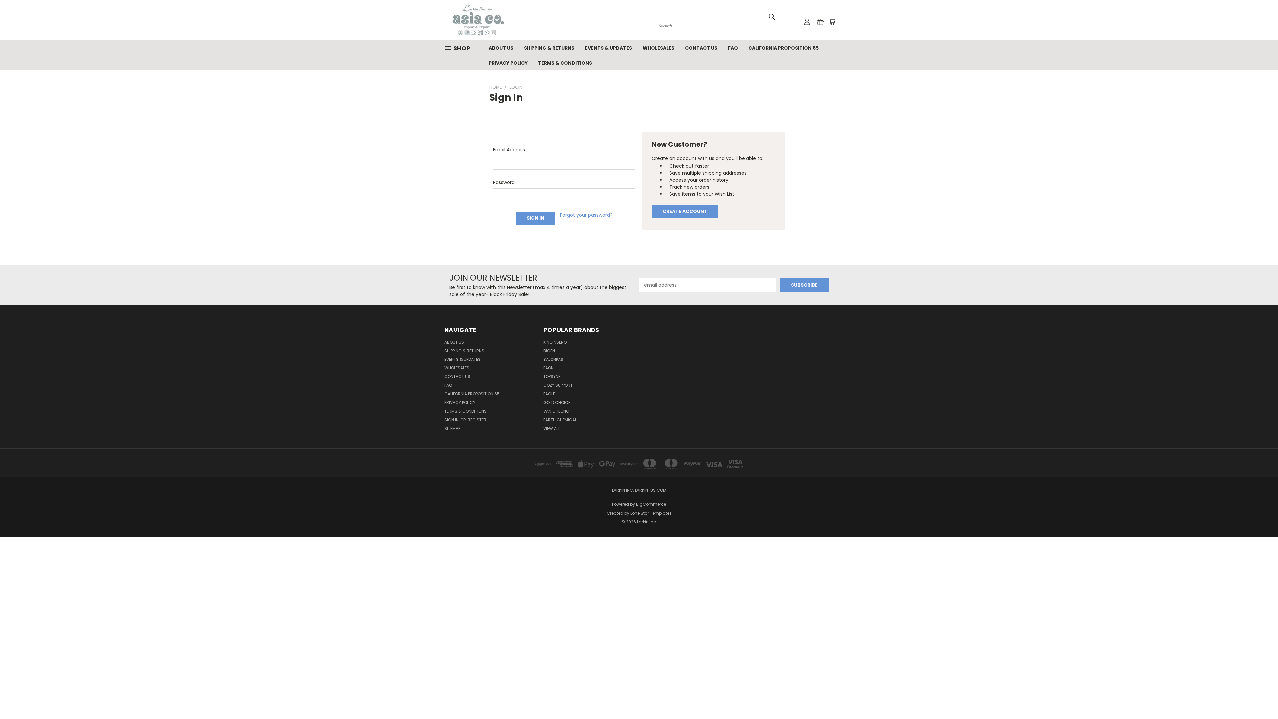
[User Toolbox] (807, 21)
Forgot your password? (586, 215)
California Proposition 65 (783, 48)
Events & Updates (608, 48)
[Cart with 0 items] (832, 21)
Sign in (452, 420)
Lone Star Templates (651, 513)
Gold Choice (556, 402)
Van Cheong (556, 411)
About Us (501, 48)
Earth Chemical (560, 420)
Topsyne (551, 376)
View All (551, 428)
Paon (548, 368)
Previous (1260, 698)
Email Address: (509, 149)
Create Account (685, 211)
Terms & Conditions (565, 63)
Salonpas (553, 359)
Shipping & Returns (549, 48)
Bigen (549, 351)
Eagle (549, 394)
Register (477, 420)
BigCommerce (651, 504)
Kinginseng (555, 342)
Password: (504, 182)
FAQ (733, 48)
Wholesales (658, 48)
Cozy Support (558, 385)
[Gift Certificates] (820, 21)
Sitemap (452, 428)
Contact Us (701, 48)
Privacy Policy (508, 63)
